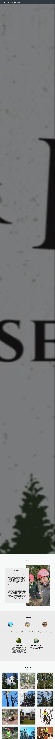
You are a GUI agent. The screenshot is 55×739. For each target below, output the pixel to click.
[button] (52, 2)
